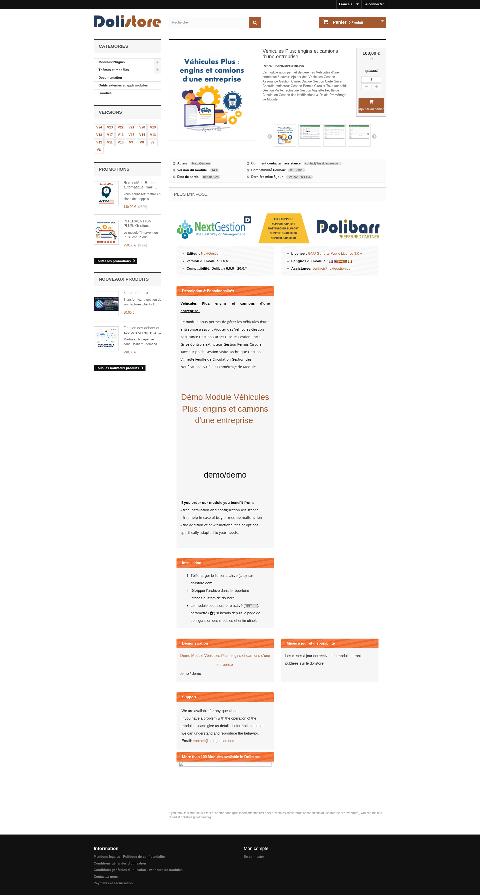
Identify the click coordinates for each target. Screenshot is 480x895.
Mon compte (256, 848)
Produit (348, 22)
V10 (121, 142)
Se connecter (374, 4)
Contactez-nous (106, 877)
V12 (99, 142)
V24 (99, 127)
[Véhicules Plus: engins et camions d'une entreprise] (285, 135)
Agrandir (209, 130)
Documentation (110, 77)
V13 (153, 135)
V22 (121, 127)
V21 (131, 127)
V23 (110, 127)
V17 (110, 135)
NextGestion (210, 253)
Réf (265, 66)
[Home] (127, 21)
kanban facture (136, 292)
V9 (131, 142)
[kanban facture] (106, 303)
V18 (99, 135)
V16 (121, 135)
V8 (142, 142)
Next (374, 136)
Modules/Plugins (111, 62)
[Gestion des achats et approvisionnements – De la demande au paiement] (106, 338)
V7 (152, 142)
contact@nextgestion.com (333, 268)
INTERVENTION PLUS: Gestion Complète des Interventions (138, 223)
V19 (153, 127)
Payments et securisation (113, 883)
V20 (142, 127)
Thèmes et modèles (113, 70)
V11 (109, 142)
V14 (142, 135)
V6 (99, 150)
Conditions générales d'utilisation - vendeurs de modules (138, 870)
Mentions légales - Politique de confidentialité (129, 857)
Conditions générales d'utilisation (120, 863)
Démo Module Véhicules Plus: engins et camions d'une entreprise (225, 408)
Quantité (371, 71)
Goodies (105, 93)
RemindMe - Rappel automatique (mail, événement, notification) (140, 184)
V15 (131, 135)
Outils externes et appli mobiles (123, 85)
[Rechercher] (255, 22)
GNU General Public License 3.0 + (335, 253)
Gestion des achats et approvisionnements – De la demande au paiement (142, 330)
